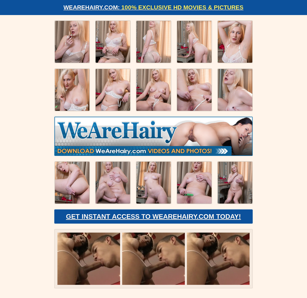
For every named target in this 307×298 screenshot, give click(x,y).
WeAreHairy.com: (153, 7)
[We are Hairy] (153, 136)
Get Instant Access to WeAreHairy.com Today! (153, 216)
